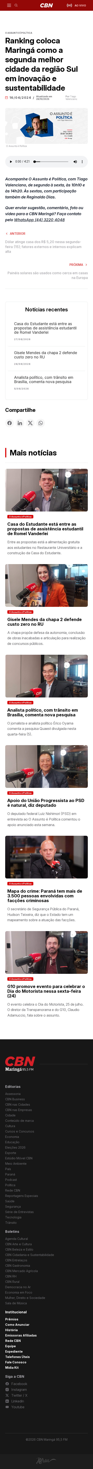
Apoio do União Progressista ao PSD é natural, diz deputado (45, 803)
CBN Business (15, 1099)
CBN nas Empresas (18, 1110)
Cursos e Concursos (19, 1131)
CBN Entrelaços (16, 1260)
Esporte (10, 1153)
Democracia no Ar (18, 1287)
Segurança (13, 1206)
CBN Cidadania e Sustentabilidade (29, 1255)
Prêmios (11, 1319)
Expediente (14, 1351)
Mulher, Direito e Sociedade (25, 1298)
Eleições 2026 (15, 1147)
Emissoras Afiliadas (21, 1335)
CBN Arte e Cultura (18, 1244)
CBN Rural (12, 1281)
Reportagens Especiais (21, 1196)
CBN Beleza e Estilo (19, 1249)
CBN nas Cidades (17, 1104)
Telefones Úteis (17, 1357)
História (11, 1330)
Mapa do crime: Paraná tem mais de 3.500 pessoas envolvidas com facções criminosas (44, 896)
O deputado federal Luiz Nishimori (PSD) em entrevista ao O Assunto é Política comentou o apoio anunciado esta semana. (43, 819)
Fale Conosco (15, 1362)
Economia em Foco (18, 1292)
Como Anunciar (17, 1324)
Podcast (11, 1179)
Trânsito (11, 1222)
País (8, 1169)
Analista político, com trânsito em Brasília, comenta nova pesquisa (43, 379)
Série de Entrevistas (19, 1212)
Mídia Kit (12, 1367)
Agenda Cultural (16, 1239)
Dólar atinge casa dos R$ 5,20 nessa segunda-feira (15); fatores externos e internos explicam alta (43, 247)
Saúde (9, 1201)
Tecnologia (13, 1217)
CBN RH (10, 1276)
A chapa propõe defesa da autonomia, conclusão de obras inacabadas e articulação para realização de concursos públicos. (46, 638)
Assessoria (13, 1094)
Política (10, 1185)
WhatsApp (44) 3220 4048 (39, 220)
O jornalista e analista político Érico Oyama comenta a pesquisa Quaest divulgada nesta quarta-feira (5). (41, 728)
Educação (12, 1142)
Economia (12, 1137)
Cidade (10, 1115)
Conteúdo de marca (19, 1120)
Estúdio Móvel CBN (18, 1158)
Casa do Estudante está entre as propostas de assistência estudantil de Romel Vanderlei (45, 328)
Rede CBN (12, 1190)
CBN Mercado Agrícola (21, 1271)
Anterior (17, 233)
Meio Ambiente (16, 1163)
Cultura (10, 1126)
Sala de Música (16, 1303)
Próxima (76, 264)
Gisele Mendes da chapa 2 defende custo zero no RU (45, 355)
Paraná (10, 1174)
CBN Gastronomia (17, 1265)
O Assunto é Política (20, 516)
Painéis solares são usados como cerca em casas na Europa (48, 275)
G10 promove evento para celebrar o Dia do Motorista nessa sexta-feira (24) (46, 991)
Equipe (10, 1346)
